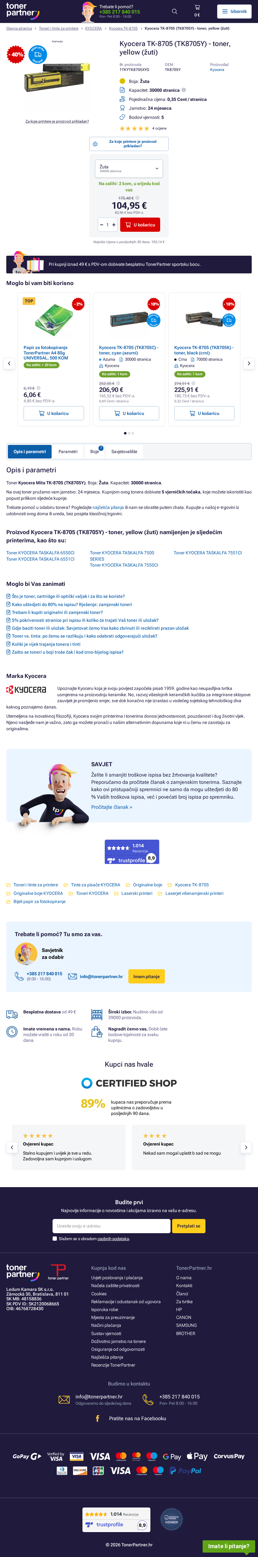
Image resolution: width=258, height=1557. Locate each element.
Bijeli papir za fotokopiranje (39, 901)
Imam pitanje (146, 976)
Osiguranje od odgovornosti (118, 1349)
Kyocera (217, 69)
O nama (184, 1277)
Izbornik (239, 11)
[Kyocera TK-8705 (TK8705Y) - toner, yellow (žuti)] (57, 110)
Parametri (68, 451)
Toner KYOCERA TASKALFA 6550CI (40, 552)
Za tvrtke (184, 1301)
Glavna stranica (19, 28)
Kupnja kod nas (108, 1268)
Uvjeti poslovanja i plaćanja (117, 1277)
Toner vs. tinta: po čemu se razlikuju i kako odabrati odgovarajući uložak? (84, 636)
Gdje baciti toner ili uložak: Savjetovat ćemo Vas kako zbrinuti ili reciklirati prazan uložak (100, 628)
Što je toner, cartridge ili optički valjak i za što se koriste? (68, 596)
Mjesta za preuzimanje (113, 1317)
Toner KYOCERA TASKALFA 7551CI (208, 552)
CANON (183, 1317)
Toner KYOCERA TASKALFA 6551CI (40, 559)
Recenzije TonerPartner (113, 1364)
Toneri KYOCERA (92, 893)
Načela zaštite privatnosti (115, 1285)
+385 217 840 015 (119, 12)
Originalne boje (147, 884)
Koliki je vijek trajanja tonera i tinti (46, 644)
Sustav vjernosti (106, 1333)
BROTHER (185, 1333)
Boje (94, 451)
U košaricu (144, 224)
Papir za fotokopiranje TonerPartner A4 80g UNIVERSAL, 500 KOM (46, 352)
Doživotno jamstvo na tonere (118, 1341)
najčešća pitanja (108, 507)
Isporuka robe (104, 1309)
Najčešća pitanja (107, 1357)
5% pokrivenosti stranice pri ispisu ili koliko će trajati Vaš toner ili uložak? (85, 620)
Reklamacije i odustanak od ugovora (126, 1301)
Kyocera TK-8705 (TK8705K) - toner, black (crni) (204, 350)
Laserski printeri (136, 893)
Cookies (99, 1293)
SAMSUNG (186, 1325)
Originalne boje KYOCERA (38, 893)
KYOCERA (93, 28)
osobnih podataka (113, 1238)
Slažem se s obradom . (94, 1238)
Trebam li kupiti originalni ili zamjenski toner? (57, 612)
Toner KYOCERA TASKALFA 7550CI (124, 565)
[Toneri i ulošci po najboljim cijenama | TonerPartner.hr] (23, 11)
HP (179, 1309)
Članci (182, 1293)
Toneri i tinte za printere (58, 28)
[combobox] (129, 169)
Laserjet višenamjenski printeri (194, 893)
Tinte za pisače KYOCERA (95, 884)
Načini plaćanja (106, 1325)
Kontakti (184, 1285)
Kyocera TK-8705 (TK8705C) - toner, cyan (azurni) (129, 350)
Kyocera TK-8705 (123, 28)
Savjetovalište (124, 451)
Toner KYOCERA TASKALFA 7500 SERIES (122, 556)
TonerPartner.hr (194, 1268)
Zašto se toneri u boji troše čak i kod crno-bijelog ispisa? (68, 652)
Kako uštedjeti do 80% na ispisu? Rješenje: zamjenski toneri (72, 604)
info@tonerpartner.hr (101, 976)
